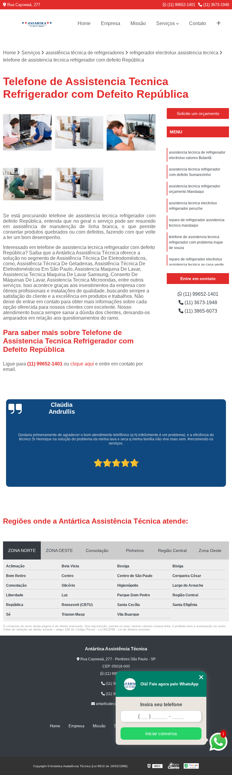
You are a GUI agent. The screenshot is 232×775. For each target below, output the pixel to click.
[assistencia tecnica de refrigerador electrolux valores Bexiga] (79, 184)
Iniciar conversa (161, 733)
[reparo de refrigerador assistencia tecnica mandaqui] (131, 132)
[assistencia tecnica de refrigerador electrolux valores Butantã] (79, 132)
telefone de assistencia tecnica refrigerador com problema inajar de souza (196, 242)
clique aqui (82, 363)
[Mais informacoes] (218, 24)
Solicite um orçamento (198, 113)
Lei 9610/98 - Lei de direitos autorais (124, 629)
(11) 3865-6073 (200, 311)
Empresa (110, 23)
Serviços (165, 23)
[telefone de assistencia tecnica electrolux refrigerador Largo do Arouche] (27, 132)
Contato (197, 23)
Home (84, 23)
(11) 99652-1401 (180, 4)
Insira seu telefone (161, 704)
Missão (138, 23)
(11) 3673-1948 (215, 4)
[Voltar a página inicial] (37, 23)
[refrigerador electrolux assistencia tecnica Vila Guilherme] (27, 184)
